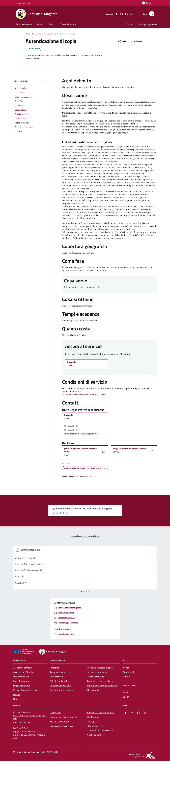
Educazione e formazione (62, 690)
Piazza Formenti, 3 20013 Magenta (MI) (29, 717)
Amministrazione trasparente (100, 712)
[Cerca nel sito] (151, 14)
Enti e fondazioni (21, 681)
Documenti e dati (21, 676)
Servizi (52, 24)
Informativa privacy (95, 726)
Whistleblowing (93, 735)
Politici (16, 694)
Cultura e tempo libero (60, 685)
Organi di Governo (21, 685)
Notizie (126, 676)
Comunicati (128, 672)
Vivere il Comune (68, 24)
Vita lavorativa (93, 690)
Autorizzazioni (56, 676)
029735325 (73, 425)
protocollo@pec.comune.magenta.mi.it (81, 450)
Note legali (91, 721)
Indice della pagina (21, 81)
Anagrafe (71, 362)
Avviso (126, 667)
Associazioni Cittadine (23, 672)
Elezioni (129, 24)
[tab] (81, 591)
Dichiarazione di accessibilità (99, 730)
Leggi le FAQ (55, 712)
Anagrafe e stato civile (60, 672)
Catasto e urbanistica (60, 681)
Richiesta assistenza (59, 721)
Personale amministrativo (25, 690)
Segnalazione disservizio (61, 726)
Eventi (126, 692)
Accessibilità (52, 752)
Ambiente (54, 667)
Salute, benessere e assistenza (100, 681)
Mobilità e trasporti (95, 676)
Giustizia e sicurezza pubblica (99, 667)
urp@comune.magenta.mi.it (26, 731)
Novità (40, 24)
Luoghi (126, 696)
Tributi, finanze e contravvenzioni (101, 685)
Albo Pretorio (92, 717)
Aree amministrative (22, 667)
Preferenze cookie (21, 752)
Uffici (15, 699)
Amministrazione (24, 24)
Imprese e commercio (96, 672)
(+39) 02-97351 (20, 728)
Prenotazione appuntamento (63, 717)
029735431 (73, 429)
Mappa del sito (38, 752)
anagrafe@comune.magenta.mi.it (84, 433)
